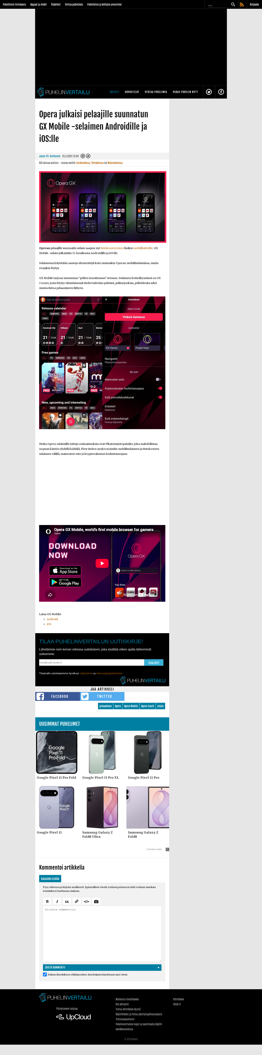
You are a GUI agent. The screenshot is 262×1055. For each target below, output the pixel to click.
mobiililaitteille (143, 248)
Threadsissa (97, 163)
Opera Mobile (131, 706)
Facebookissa (83, 163)
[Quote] (67, 901)
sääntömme (86, 673)
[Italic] (57, 901)
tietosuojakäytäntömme (109, 673)
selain (160, 706)
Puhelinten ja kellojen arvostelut (104, 4)
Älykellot (56, 4)
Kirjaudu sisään (50, 879)
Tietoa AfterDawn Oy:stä (128, 1009)
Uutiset (114, 92)
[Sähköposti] (83, 157)
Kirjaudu (254, 4)
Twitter (104, 696)
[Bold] (47, 901)
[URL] (77, 901)
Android (52, 619)
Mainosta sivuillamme (127, 999)
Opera (118, 706)
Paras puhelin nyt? (185, 92)
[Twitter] (88, 157)
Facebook (60, 696)
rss (242, 4)
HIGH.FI (177, 1004)
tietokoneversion (112, 248)
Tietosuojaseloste (125, 1019)
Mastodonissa (115, 163)
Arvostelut (132, 92)
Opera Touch (147, 706)
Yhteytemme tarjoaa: (67, 1008)
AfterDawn (178, 999)
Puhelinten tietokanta (14, 4)
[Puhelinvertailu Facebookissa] (221, 92)
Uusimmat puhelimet (59, 724)
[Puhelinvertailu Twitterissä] (209, 92)
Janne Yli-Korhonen (49, 156)
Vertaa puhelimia (74, 4)
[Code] (86, 901)
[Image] (96, 901)
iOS (49, 624)
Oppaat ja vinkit (38, 4)
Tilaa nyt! (153, 663)
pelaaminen (106, 706)
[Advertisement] (102, 493)
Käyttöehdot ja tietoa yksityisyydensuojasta (139, 1014)
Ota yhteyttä (122, 1004)
